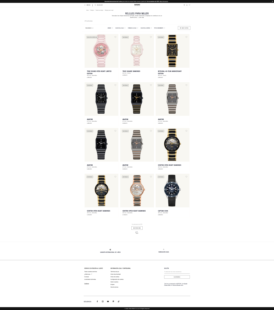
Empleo (112, 284)
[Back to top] (137, 232)
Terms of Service (176, 285)
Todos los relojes (99, 10)
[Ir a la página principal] (137, 5)
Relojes (92, 10)
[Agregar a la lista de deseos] (115, 37)
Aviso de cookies (115, 277)
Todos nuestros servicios (90, 271)
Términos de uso (115, 271)
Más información (164, 1)
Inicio (87, 10)
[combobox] (89, 28)
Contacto (86, 277)
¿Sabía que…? (88, 274)
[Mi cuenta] (187, 5)
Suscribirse (177, 277)
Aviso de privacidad (116, 274)
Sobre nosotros (114, 282)
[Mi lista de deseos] (189, 5)
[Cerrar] (272, 1)
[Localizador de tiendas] (184, 5)
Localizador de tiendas (90, 279)
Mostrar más (137, 228)
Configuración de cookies (117, 279)
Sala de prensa (114, 287)
